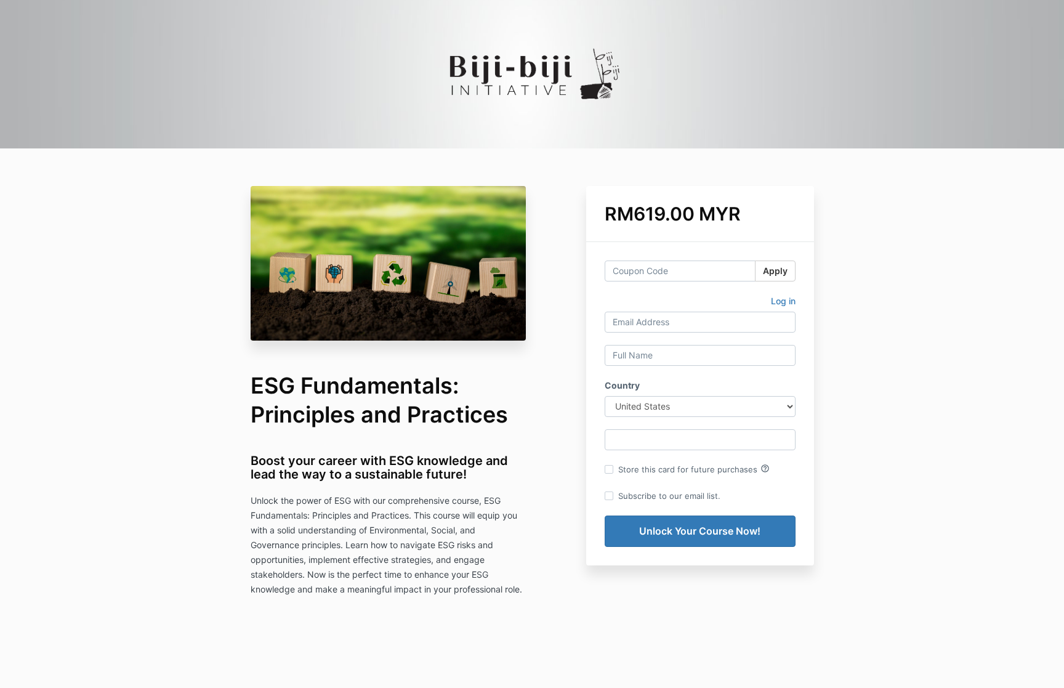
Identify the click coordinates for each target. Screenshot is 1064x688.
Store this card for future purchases (694, 469)
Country (622, 385)
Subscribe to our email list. (669, 496)
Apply (775, 270)
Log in (783, 301)
